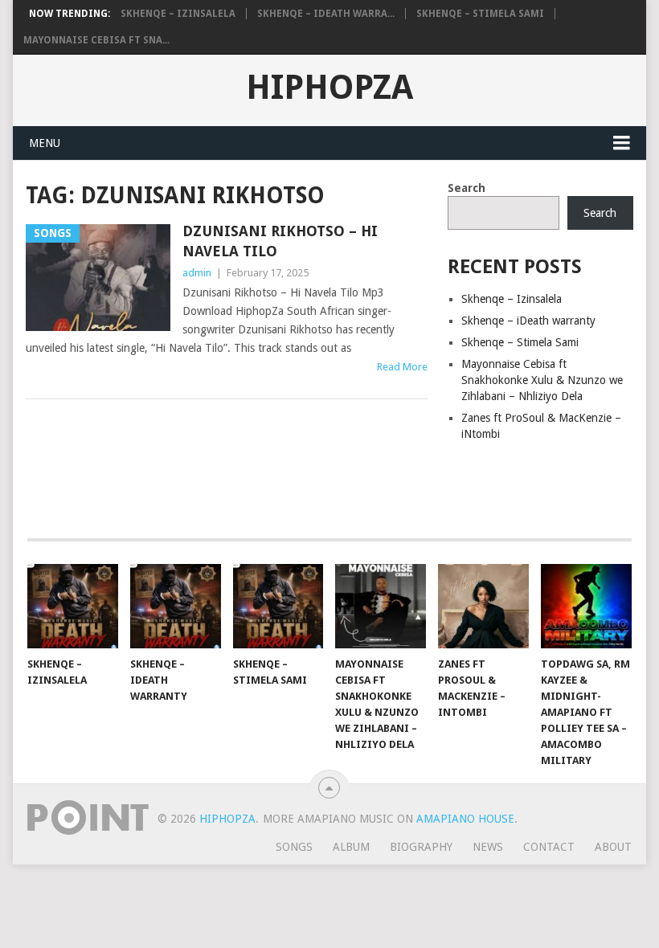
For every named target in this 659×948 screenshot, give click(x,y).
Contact (549, 846)
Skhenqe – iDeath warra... (326, 13)
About (613, 846)
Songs (294, 846)
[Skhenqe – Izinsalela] (72, 606)
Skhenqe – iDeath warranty (528, 320)
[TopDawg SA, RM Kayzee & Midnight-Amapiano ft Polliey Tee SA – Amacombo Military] (586, 606)
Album (351, 846)
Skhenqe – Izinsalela (178, 13)
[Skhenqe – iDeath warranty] (175, 606)
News (488, 846)
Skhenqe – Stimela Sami (480, 13)
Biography (421, 846)
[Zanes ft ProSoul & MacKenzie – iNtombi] (483, 606)
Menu (44, 143)
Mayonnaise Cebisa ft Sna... (96, 40)
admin (196, 273)
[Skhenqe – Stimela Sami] (278, 606)
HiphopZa (329, 87)
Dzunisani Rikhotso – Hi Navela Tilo (280, 241)
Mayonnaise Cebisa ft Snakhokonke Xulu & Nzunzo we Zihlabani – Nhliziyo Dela (542, 380)
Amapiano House (465, 818)
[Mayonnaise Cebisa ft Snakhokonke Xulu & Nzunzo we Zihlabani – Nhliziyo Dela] (380, 606)
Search (466, 188)
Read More (402, 367)
